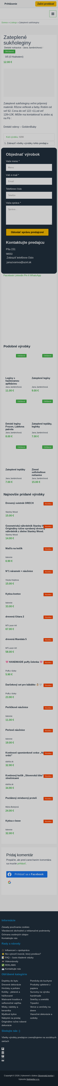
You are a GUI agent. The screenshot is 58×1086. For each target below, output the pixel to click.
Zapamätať (19, 583)
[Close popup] (45, 558)
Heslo (16, 573)
